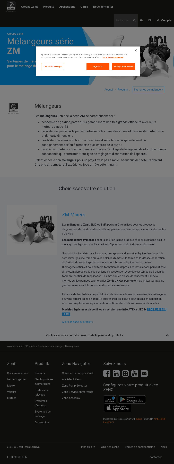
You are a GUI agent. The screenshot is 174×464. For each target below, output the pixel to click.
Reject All (98, 66)
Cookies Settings (53, 66)
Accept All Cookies (123, 66)
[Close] (135, 50)
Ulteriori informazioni (113, 57)
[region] (88, 61)
